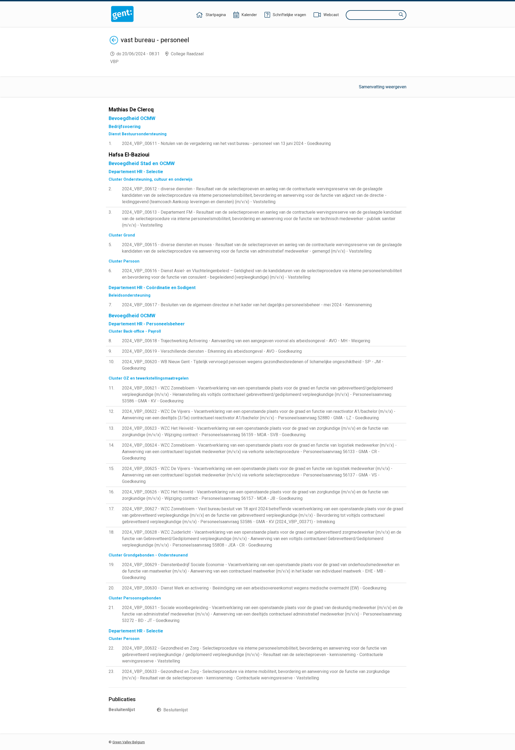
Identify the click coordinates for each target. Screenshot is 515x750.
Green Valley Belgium (128, 742)
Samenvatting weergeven (382, 86)
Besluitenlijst (175, 709)
